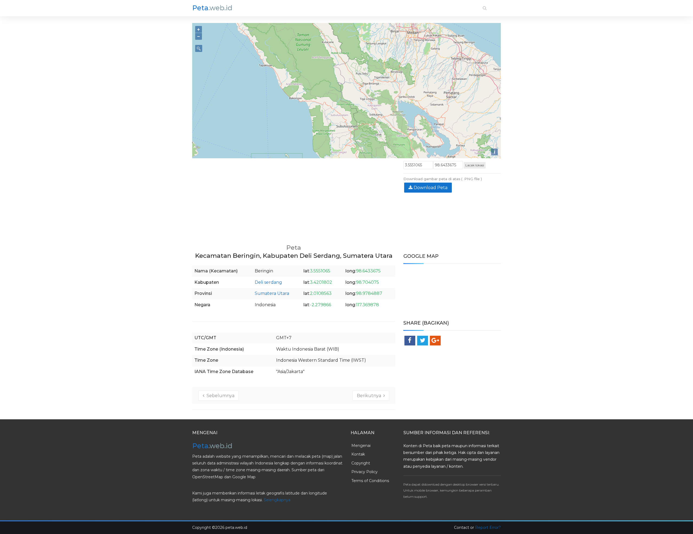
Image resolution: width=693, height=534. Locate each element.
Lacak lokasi (474, 165)
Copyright (360, 463)
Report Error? (488, 527)
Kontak (358, 454)
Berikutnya (370, 395)
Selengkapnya (277, 499)
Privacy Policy (364, 471)
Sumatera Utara (272, 293)
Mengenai (361, 445)
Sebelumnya (219, 395)
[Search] (485, 8)
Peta (212, 8)
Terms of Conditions (370, 480)
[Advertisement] (293, 199)
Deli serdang (268, 282)
